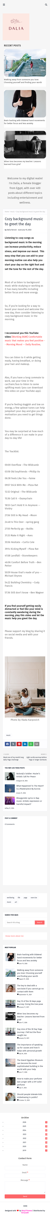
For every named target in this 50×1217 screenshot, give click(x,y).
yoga (25, 898)
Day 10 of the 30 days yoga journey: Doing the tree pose (30, 1002)
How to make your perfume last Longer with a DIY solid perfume (29, 1081)
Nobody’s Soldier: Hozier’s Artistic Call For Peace (28, 775)
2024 (35, 1130)
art (16, 902)
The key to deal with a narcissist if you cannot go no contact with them (30, 988)
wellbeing (10, 898)
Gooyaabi (25, 1213)
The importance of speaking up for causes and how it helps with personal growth (29, 1047)
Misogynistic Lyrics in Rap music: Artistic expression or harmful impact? (29, 801)
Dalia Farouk (12, 230)
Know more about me (14, 936)
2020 (35, 1146)
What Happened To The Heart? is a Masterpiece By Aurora (30, 787)
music (12, 212)
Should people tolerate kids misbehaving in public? (29, 1096)
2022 (35, 1138)
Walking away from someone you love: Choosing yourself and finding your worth (30, 973)
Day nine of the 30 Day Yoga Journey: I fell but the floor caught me (29, 1032)
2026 (35, 1122)
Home (7, 212)
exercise (34, 898)
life (19, 898)
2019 (35, 1150)
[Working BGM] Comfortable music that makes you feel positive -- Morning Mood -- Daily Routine (25, 340)
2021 (35, 1142)
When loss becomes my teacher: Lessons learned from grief (31, 1016)
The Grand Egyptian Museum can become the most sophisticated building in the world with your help (30, 1065)
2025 (35, 1126)
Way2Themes (27, 1211)
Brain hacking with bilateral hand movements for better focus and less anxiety (29, 957)
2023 (35, 1134)
